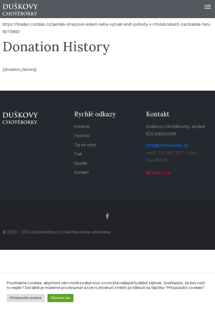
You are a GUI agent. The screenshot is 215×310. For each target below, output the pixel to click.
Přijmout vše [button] (60, 298)
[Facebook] (107, 216)
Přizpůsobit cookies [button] (26, 298)
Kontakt (81, 172)
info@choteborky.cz (167, 145)
